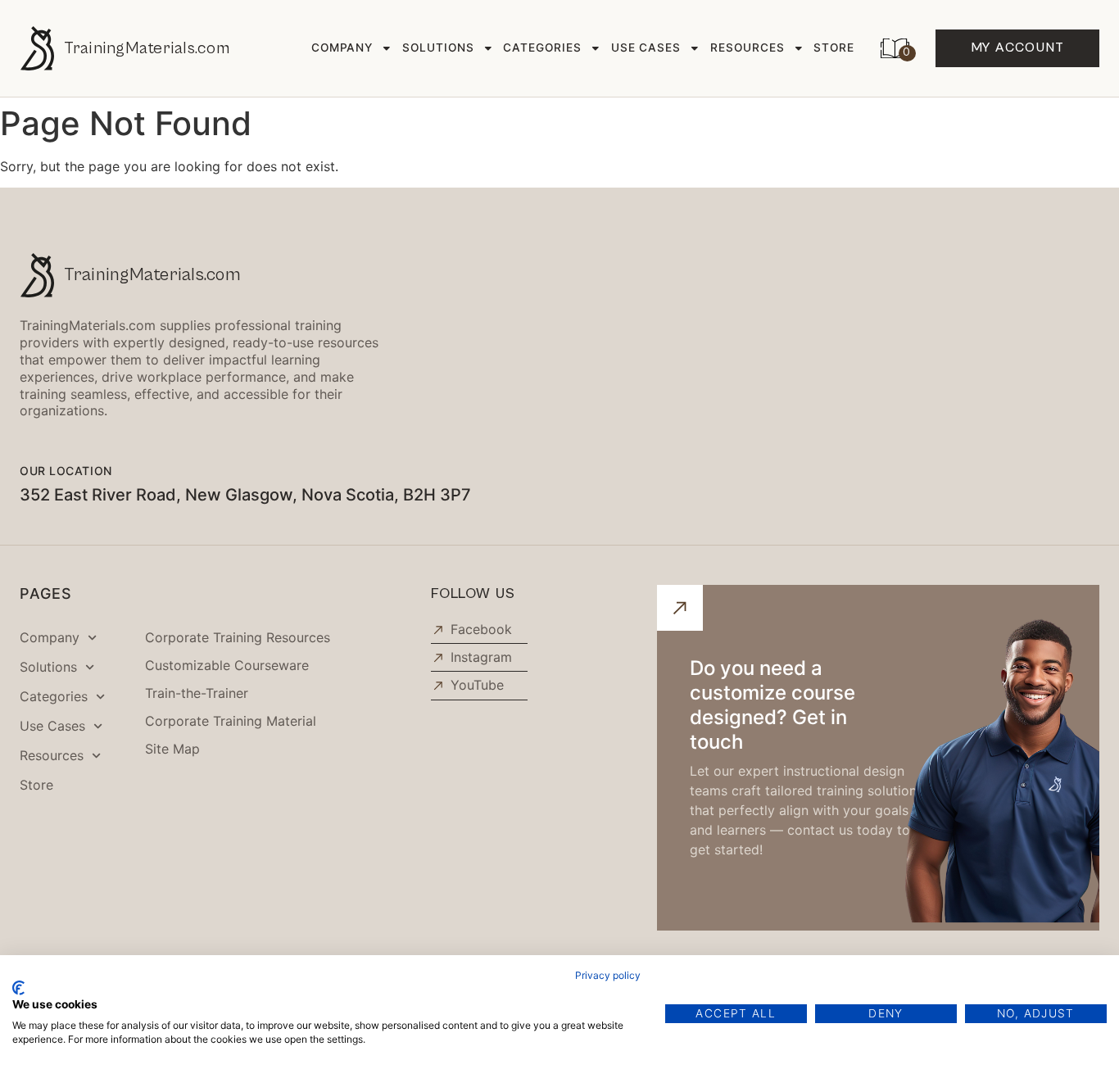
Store (833, 47)
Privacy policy (608, 975)
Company (342, 47)
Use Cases (646, 47)
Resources (747, 47)
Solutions (438, 47)
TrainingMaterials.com (146, 48)
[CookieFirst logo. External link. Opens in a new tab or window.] (18, 988)
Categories (542, 47)
